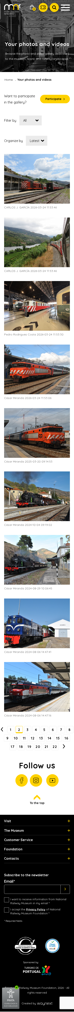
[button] (32, 7)
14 (49, 738)
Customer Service (18, 840)
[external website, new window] (11, 1008)
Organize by (13, 141)
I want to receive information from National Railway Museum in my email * (38, 901)
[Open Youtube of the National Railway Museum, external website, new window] (52, 780)
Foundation (13, 849)
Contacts (11, 858)
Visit (7, 821)
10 (16, 738)
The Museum (14, 830)
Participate (53, 99)
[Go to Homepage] (12, 12)
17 (13, 747)
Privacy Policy (35, 909)
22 (55, 747)
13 (41, 738)
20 (38, 747)
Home (9, 80)
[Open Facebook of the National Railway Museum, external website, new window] (21, 780)
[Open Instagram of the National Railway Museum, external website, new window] (36, 780)
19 (29, 747)
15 (58, 738)
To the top (37, 803)
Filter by (10, 120)
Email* (9, 881)
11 (24, 738)
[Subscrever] (65, 889)
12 (33, 738)
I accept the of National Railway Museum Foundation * (35, 911)
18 (21, 747)
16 (66, 738)
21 (46, 747)
